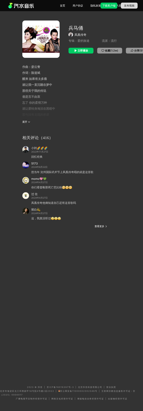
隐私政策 (95, 5)
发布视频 (129, 5)
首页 (62, 5)
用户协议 (78, 5)
